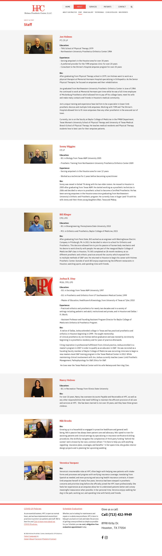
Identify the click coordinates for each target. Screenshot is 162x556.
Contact (122, 7)
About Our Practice (70, 12)
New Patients (123, 12)
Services (93, 7)
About (79, 7)
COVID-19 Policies (111, 12)
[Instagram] (106, 537)
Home (67, 7)
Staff (80, 12)
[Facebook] (103, 537)
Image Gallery (88, 12)
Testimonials (99, 12)
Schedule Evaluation (72, 508)
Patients (107, 7)
